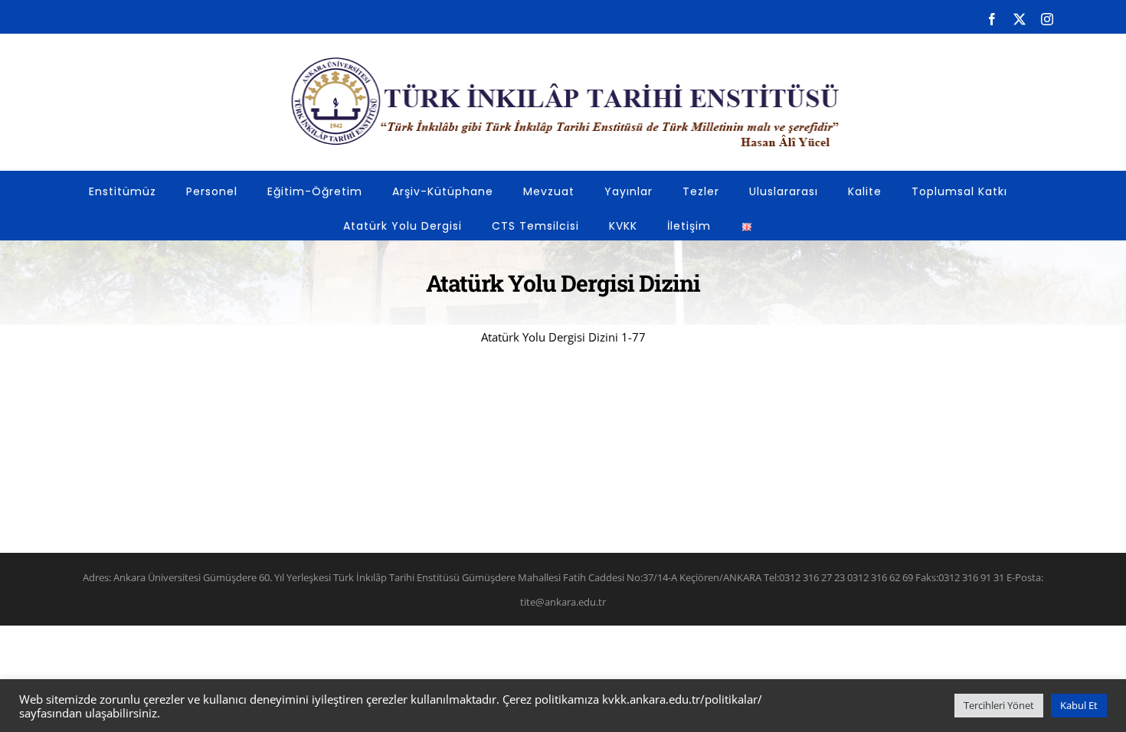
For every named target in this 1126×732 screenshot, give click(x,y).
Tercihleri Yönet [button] (999, 705)
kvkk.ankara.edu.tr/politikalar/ (682, 699)
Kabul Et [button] (1079, 705)
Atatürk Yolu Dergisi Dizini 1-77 (563, 337)
